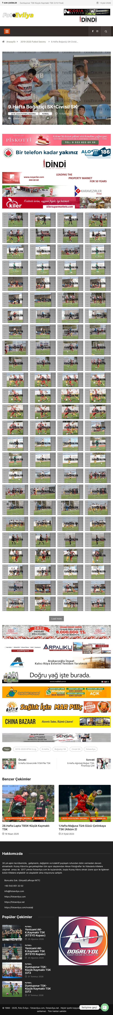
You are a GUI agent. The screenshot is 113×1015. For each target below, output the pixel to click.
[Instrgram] (97, 31)
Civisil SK (76, 749)
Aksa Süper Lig (42, 818)
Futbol (45, 114)
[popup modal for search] (106, 31)
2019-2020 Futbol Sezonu (33, 41)
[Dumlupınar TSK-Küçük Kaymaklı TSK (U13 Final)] (12, 970)
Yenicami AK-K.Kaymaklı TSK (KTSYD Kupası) (35, 932)
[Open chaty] (105, 1007)
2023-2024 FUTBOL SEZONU (18, 818)
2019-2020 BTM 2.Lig (25, 749)
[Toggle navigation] (7, 31)
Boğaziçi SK (60, 749)
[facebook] (92, 31)
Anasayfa (10, 41)
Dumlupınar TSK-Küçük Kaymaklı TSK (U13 (38, 969)
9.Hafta (45, 749)
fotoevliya (90, 749)
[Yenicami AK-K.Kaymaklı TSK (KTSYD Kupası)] (12, 933)
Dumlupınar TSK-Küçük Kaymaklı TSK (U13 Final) (42, 3)
